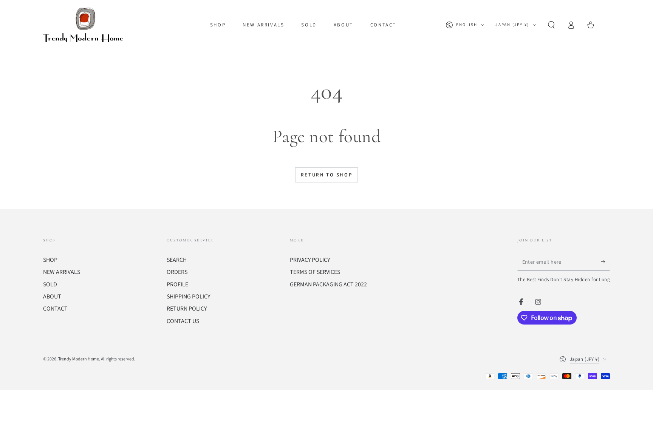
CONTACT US (183, 321)
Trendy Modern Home (78, 359)
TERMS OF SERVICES (315, 272)
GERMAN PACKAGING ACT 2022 (328, 284)
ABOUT (52, 296)
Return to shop (326, 175)
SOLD (50, 284)
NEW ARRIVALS (61, 272)
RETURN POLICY (187, 308)
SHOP (50, 260)
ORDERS (177, 272)
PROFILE (177, 284)
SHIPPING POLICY (188, 296)
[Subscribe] (605, 262)
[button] (551, 25)
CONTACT (55, 308)
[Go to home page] (85, 25)
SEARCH (177, 260)
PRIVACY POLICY (310, 260)
